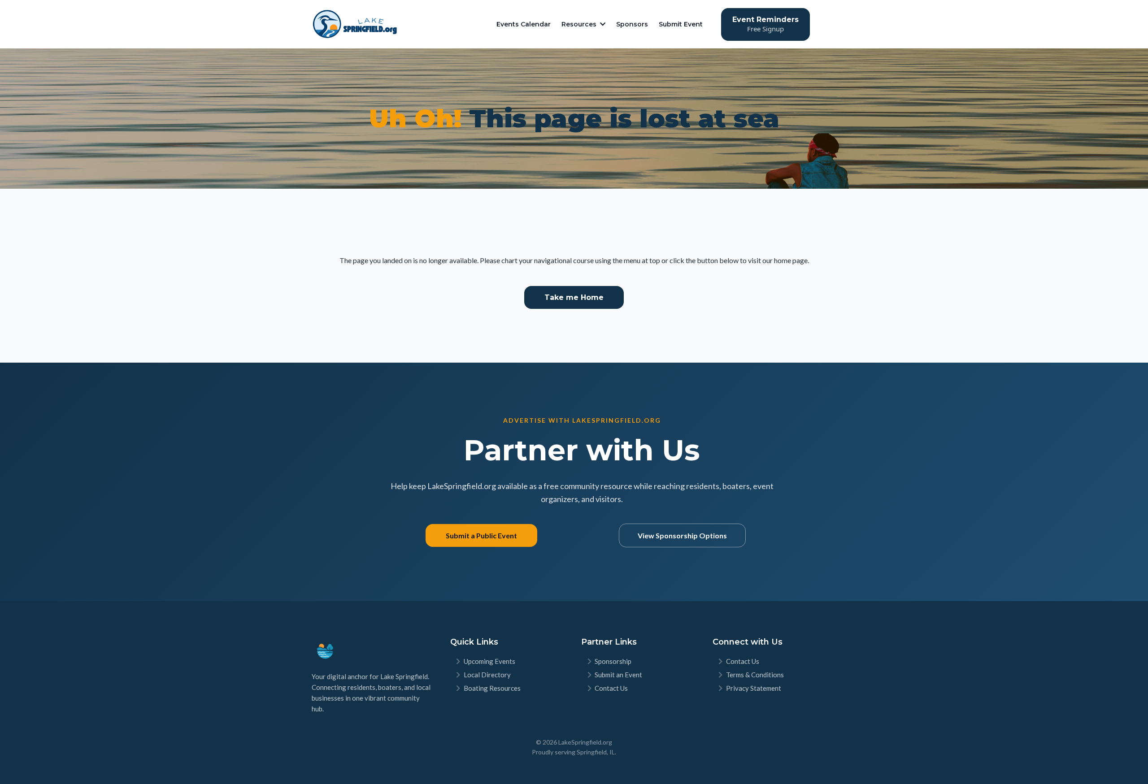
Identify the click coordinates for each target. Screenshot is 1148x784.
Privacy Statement (753, 688)
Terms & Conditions (755, 675)
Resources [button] (579, 24)
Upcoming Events (489, 661)
